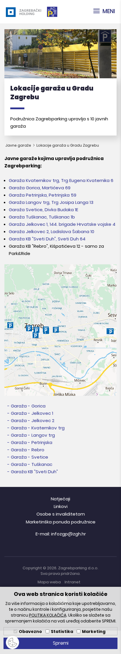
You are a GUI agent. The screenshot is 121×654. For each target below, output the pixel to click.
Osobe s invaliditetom (60, 514)
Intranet (72, 582)
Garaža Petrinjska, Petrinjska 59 (42, 195)
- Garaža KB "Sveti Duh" (32, 472)
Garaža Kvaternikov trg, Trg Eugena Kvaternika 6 (61, 180)
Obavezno (30, 631)
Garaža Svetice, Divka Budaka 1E (43, 210)
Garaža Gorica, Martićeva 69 (39, 188)
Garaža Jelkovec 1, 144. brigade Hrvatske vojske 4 (62, 224)
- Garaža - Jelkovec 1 (30, 413)
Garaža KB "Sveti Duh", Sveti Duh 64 (47, 239)
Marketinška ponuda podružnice (60, 522)
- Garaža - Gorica (26, 406)
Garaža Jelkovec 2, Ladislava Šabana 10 (51, 231)
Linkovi (61, 506)
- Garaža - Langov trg (31, 435)
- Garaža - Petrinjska (29, 442)
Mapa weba (49, 582)
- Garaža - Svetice (27, 457)
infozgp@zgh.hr (68, 534)
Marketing (93, 631)
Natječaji (60, 499)
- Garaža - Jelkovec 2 (30, 420)
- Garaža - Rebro (25, 450)
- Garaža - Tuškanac (29, 464)
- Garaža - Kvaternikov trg (36, 428)
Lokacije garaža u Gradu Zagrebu (67, 145)
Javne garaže (18, 145)
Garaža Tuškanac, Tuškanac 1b (42, 217)
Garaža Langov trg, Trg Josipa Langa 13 (51, 202)
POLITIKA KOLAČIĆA (47, 615)
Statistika (62, 631)
